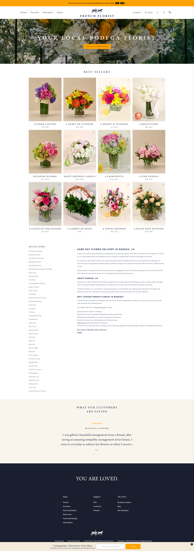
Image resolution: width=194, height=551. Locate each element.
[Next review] (190, 438)
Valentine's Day (34, 380)
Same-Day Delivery (69, 510)
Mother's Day (33, 334)
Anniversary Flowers (36, 251)
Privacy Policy (59, 541)
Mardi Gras (32, 326)
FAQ (94, 502)
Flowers (65, 502)
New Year (32, 344)
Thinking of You (34, 377)
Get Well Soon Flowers (36, 258)
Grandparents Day (35, 301)
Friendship (32, 294)
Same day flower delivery (97, 46)
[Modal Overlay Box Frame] (97, 546)
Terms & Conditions (73, 541)
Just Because (33, 319)
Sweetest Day (33, 362)
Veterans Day (33, 384)
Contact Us (97, 506)
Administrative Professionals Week (40, 269)
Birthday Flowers (34, 255)
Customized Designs (70, 518)
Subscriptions (68, 522)
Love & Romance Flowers (37, 391)
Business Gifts (33, 276)
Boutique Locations (124, 502)
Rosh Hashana (34, 355)
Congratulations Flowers (37, 283)
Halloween (32, 305)
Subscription (81, 323)
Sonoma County (100, 307)
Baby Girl (32, 341)
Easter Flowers (34, 287)
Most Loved (67, 514)
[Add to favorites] (59, 80)
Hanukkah (32, 308)
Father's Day (33, 291)
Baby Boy (32, 337)
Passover (32, 352)
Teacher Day (33, 366)
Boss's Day (32, 273)
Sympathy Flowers (35, 262)
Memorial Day (33, 330)
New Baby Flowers (35, 265)
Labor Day (32, 323)
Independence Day (35, 316)
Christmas (32, 280)
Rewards (96, 510)
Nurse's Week (33, 348)
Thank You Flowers (35, 369)
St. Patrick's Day (34, 359)
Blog (119, 506)
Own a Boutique (123, 510)
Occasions (66, 506)
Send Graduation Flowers (37, 298)
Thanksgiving (33, 373)
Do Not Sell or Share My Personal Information (99, 541)
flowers (119, 270)
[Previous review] (4, 438)
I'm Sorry (32, 312)
